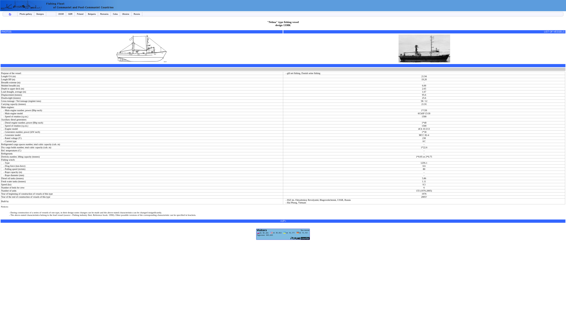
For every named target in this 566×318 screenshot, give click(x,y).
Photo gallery (26, 14)
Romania (104, 14)
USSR (61, 14)
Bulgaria (92, 14)
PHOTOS (6, 31)
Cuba (115, 14)
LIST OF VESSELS (554, 31)
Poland (80, 14)
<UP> (283, 221)
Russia (137, 14)
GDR (70, 14)
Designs (40, 14)
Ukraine (125, 14)
